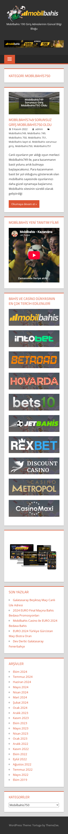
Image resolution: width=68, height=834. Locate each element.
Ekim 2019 (20, 780)
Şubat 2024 (20, 702)
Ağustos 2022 (22, 764)
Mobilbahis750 (23, 146)
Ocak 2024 (20, 708)
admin (39, 129)
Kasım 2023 (21, 718)
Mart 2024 (20, 697)
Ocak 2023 (20, 738)
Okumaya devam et (23, 204)
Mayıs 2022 (20, 775)
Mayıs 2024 (20, 687)
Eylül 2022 (20, 759)
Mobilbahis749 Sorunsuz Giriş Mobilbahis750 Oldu (30, 122)
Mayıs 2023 (20, 728)
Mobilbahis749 (17, 133)
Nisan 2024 (20, 692)
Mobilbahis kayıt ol (20, 141)
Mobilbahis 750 (18, 137)
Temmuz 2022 (23, 769)
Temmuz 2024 (23, 677)
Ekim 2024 (20, 672)
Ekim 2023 (20, 723)
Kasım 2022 (21, 749)
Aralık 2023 (20, 713)
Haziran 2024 (22, 682)
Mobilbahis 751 (37, 137)
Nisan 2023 (20, 733)
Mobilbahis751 (42, 146)
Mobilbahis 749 (36, 133)
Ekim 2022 (20, 754)
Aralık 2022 (20, 744)
